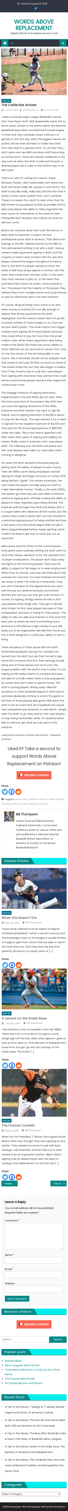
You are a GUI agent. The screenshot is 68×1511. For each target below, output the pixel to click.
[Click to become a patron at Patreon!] (34, 775)
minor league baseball (26, 803)
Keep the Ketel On (12, 1183)
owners (44, 803)
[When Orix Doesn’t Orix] (34, 888)
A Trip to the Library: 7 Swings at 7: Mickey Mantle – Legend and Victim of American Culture (36, 1409)
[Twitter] (5, 792)
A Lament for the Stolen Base (24, 1018)
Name (9, 1255)
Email (9, 1269)
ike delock (41, 799)
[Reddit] (18, 792)
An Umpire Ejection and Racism (24, 1383)
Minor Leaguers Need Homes (22, 1365)
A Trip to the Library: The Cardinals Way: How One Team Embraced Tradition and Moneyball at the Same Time (35, 1465)
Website (10, 1283)
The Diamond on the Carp (60, 1183)
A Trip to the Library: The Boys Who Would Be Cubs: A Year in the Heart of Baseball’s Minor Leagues (35, 1436)
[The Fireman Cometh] (34, 1092)
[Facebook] (12, 792)
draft (32, 799)
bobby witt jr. (21, 799)
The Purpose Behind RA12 (20, 1378)
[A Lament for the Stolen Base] (34, 989)
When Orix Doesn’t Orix (19, 918)
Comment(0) (51, 110)
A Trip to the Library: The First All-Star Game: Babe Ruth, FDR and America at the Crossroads (35, 1423)
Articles (6, 100)
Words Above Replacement (34, 25)
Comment (12, 1220)
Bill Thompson (30, 110)
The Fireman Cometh (18, 1125)
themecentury (57, 1506)
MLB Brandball (13, 1361)
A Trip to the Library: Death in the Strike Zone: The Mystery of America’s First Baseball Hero (35, 1449)
